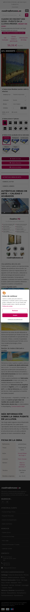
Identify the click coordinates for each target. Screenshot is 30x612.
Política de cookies (7, 306)
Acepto (15, 315)
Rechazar (15, 310)
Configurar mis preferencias (15, 319)
